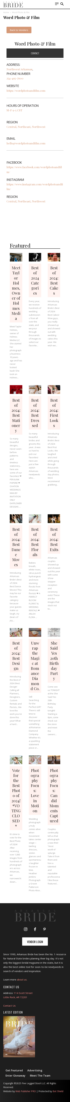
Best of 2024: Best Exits (53, 539)
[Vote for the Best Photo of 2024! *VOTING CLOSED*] (16, 759)
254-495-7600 (15, 78)
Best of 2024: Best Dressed (34, 412)
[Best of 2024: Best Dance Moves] (16, 518)
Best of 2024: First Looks (53, 412)
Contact (35, 53)
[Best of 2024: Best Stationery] (16, 389)
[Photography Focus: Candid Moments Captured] (54, 759)
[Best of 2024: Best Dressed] (35, 389)
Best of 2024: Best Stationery (16, 415)
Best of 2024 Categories (35, 280)
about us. (22, 979)
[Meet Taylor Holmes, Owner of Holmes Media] (16, 257)
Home (6, 12)
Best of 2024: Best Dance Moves (16, 547)
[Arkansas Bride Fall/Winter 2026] (19, 1036)
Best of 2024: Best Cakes (53, 280)
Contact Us (9, 1005)
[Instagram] (25, 929)
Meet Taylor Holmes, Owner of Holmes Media (16, 293)
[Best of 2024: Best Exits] (54, 518)
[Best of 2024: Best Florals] (35, 518)
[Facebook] (35, 929)
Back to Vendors (19, 30)
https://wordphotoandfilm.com (26, 90)
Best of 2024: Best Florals (34, 542)
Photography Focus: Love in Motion (35, 790)
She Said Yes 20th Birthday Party (54, 660)
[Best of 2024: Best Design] (16, 632)
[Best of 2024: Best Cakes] (54, 257)
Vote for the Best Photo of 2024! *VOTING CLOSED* (16, 798)
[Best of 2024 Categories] (35, 257)
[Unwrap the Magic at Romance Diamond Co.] (35, 632)
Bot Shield (58, 1091)
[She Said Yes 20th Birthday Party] (54, 632)
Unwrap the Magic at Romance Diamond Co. (35, 665)
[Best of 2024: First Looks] (54, 389)
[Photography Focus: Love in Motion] (35, 759)
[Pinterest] (44, 929)
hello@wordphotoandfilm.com (26, 143)
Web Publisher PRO (25, 1091)
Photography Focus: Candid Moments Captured (54, 795)
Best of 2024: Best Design (16, 655)
